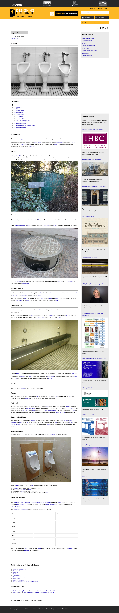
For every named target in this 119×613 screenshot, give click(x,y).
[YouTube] (107, 28)
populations (24, 295)
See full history (15, 38)
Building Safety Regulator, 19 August (91, 284)
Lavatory (15, 572)
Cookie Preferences (38, 608)
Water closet (16, 578)
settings (73, 142)
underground (45, 225)
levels (30, 160)
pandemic (27, 550)
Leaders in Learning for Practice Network (92, 129)
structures (43, 158)
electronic (29, 408)
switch (26, 410)
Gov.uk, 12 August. (87, 445)
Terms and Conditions (62, 608)
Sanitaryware (16, 575)
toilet (56, 300)
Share (15, 600)
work (23, 514)
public (35, 142)
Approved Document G (19, 569)
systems (62, 412)
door (27, 422)
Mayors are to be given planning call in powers (94, 186)
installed (41, 298)
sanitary (20, 139)
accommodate (40, 317)
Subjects (87, 17)
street (72, 220)
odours (50, 378)
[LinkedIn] (105, 28)
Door (13, 417)
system (66, 420)
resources (21, 587)
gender (60, 281)
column (39, 548)
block (22, 491)
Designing (28, 565)
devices (50, 293)
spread (27, 220)
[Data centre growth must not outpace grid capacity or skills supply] (95, 495)
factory (57, 298)
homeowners (23, 144)
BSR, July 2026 (86, 388)
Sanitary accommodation (20, 574)
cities (13, 222)
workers (28, 300)
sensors (73, 408)
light (23, 410)
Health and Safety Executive (21, 591)
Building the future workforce (89, 257)
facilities (68, 315)
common (32, 146)
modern (17, 225)
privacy (36, 160)
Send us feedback (38, 600)
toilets (39, 142)
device (52, 376)
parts (35, 220)
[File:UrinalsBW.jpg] (44, 96)
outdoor (39, 158)
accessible (14, 506)
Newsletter (92, 8)
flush (49, 396)
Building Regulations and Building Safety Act (94, 358)
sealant (16, 488)
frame (20, 422)
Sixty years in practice (88, 216)
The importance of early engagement (91, 159)
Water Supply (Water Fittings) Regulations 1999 (26, 581)
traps (24, 489)
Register (100, 8)
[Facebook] (100, 28)
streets (72, 158)
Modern (13, 310)
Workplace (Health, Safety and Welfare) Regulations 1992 (29, 502)
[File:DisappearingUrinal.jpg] (44, 278)
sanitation (22, 376)
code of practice (23, 509)
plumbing (24, 139)
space (25, 298)
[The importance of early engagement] (95, 176)
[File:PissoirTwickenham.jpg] (44, 211)
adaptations (22, 225)
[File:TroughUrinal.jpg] (44, 370)
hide (14, 105)
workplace (70, 548)
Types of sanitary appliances (21, 577)
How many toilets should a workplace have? (42, 591)
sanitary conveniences (51, 504)
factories (15, 295)
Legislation (16, 592)
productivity (19, 300)
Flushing (14, 384)
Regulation (48, 502)
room (33, 410)
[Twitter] (103, 28)
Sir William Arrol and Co (88, 415)
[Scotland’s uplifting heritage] (95, 434)
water (55, 144)
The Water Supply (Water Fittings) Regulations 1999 (38, 592)
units (32, 315)
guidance (60, 502)
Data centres (85, 476)
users (30, 310)
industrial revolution (72, 293)
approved (16, 509)
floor (69, 310)
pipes (75, 376)
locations (18, 281)
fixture (29, 139)
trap (32, 485)
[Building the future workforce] (95, 273)
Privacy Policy (50, 608)
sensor (34, 408)
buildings (50, 315)
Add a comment (25, 600)
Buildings (35, 565)
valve (20, 492)
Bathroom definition (18, 570)
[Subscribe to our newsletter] (64, 15)
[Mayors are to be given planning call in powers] (95, 205)
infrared (50, 410)
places (19, 506)
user (74, 410)
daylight (55, 225)
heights (40, 310)
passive (45, 410)
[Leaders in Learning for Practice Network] (95, 149)
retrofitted (52, 434)
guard (48, 376)
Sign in (106, 8)
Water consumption (18, 580)
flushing (40, 293)
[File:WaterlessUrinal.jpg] (41, 482)
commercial (59, 142)
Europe (40, 220)
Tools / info (101, 17)
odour (29, 489)
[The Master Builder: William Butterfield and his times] (95, 246)
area (50, 298)
